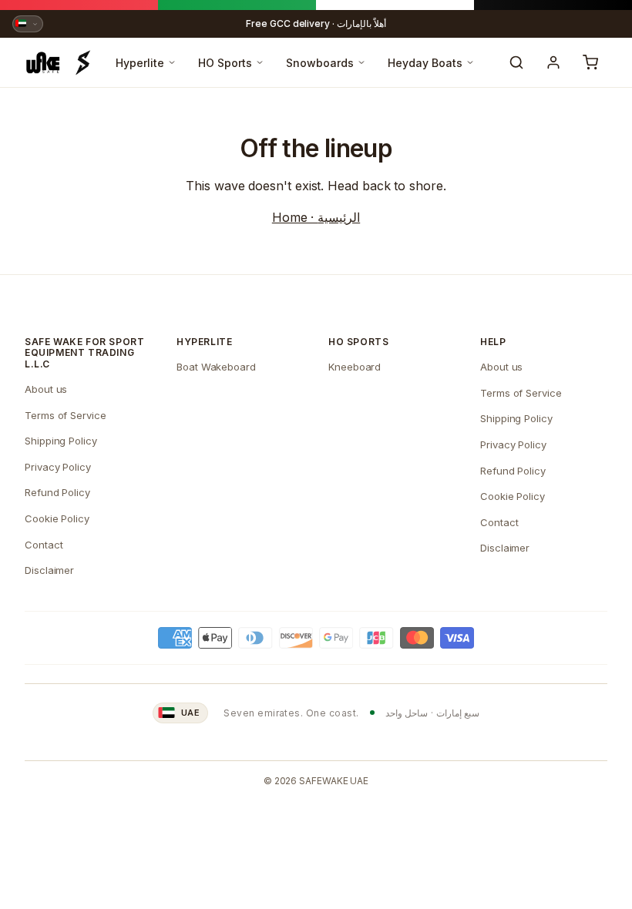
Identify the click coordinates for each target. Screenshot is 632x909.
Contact (43, 544)
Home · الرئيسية (316, 217)
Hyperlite (140, 62)
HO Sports (225, 62)
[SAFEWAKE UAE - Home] (58, 62)
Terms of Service (65, 415)
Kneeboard (354, 367)
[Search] (516, 62)
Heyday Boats (425, 62)
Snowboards (320, 62)
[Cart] (590, 62)
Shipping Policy (61, 440)
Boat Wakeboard (216, 367)
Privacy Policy (58, 467)
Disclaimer (49, 570)
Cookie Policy (57, 518)
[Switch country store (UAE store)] (27, 23)
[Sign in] (553, 62)
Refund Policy (57, 492)
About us (46, 389)
